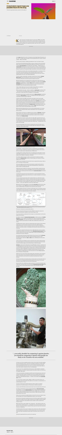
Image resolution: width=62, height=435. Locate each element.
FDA (31, 82)
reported (37, 100)
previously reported (38, 231)
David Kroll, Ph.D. (23, 158)
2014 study (39, 112)
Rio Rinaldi (18, 244)
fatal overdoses (23, 95)
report (19, 57)
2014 (30, 237)
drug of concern (19, 66)
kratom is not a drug (20, 219)
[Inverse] (12, 1)
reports (43, 235)
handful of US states (28, 389)
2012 (27, 237)
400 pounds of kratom (40, 388)
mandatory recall (32, 104)
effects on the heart (38, 94)
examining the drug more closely (38, 264)
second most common (37, 170)
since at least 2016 (23, 65)
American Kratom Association (29, 217)
